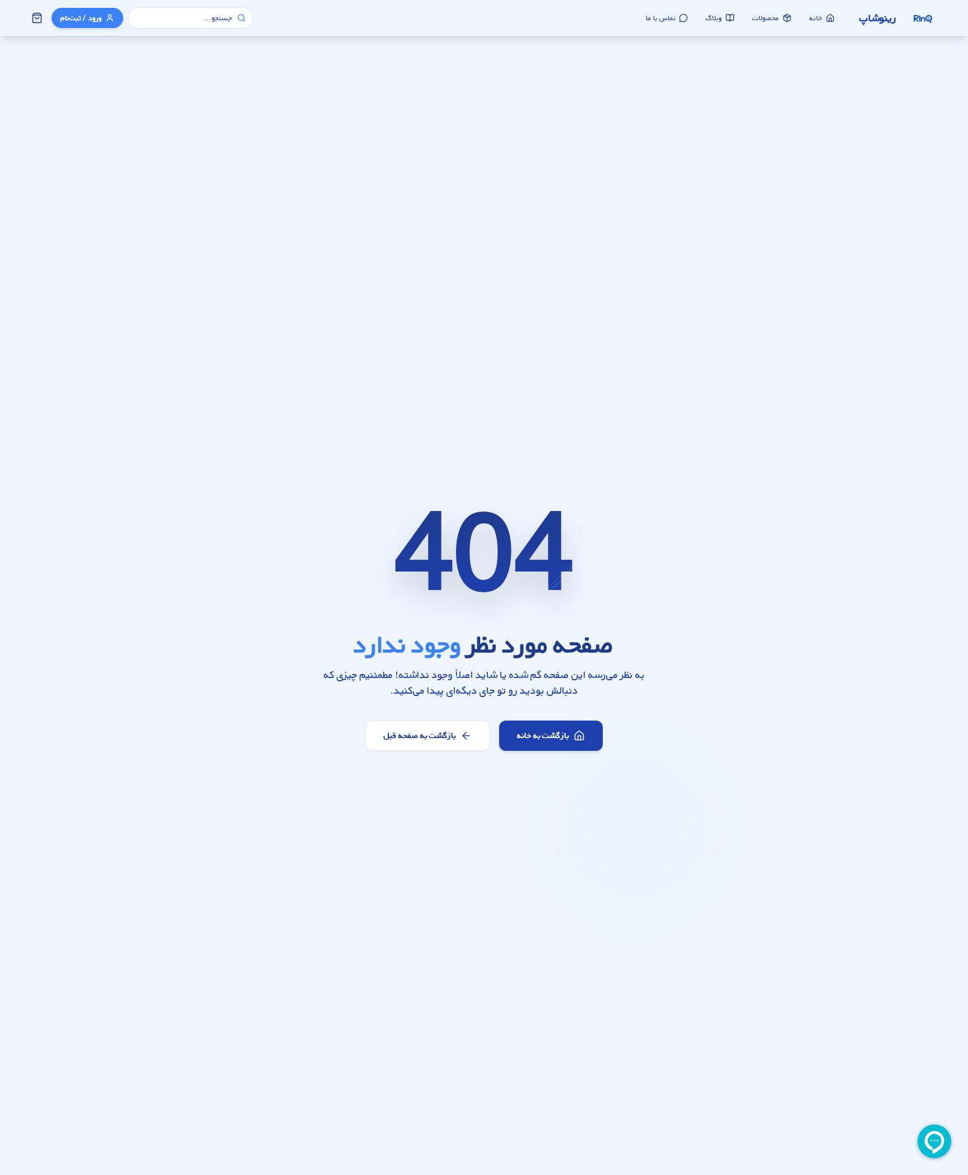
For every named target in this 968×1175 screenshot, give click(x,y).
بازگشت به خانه (543, 735)
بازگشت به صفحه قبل (420, 735)
